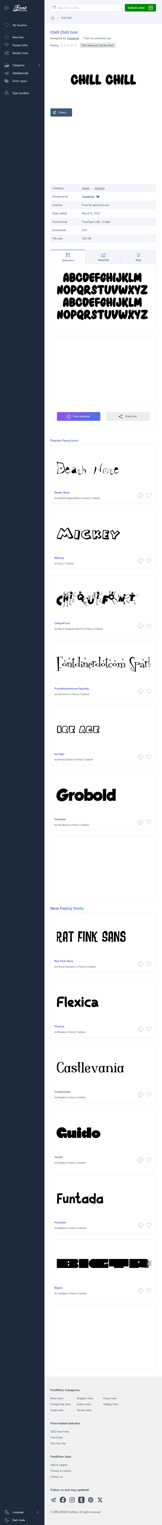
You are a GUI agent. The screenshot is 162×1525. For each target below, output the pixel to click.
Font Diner (63, 694)
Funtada (60, 1222)
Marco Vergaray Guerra (70, 629)
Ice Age (59, 753)
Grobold (60, 819)
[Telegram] (53, 1502)
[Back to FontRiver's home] (18, 8)
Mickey (59, 557)
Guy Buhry (63, 825)
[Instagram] (72, 1502)
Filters (62, 112)
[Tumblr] (81, 1502)
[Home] (52, 17)
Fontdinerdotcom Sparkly (72, 688)
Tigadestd (73, 38)
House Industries (67, 966)
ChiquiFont (62, 623)
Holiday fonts (110, 1404)
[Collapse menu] (6, 8)
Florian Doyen (65, 759)
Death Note (62, 492)
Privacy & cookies (60, 1470)
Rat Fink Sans (64, 961)
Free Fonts (56, 1437)
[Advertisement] (103, 150)
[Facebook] (63, 1502)
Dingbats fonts (85, 1398)
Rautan (62, 1032)
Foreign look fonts (60, 1404)
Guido (59, 1157)
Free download (81, 416)
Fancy (86, 188)
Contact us (56, 1476)
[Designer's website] (96, 196)
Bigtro (59, 1287)
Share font (131, 416)
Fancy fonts (110, 1398)
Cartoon (100, 188)
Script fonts (57, 1410)
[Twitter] (100, 1502)
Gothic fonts (84, 1404)
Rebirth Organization (69, 498)
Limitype (62, 1293)
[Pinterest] (91, 1502)
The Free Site (58, 1443)
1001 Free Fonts (59, 1431)
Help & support (58, 1464)
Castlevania (62, 1091)
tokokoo (62, 1228)
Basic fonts (56, 1398)
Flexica (59, 1026)
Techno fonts (84, 1410)
